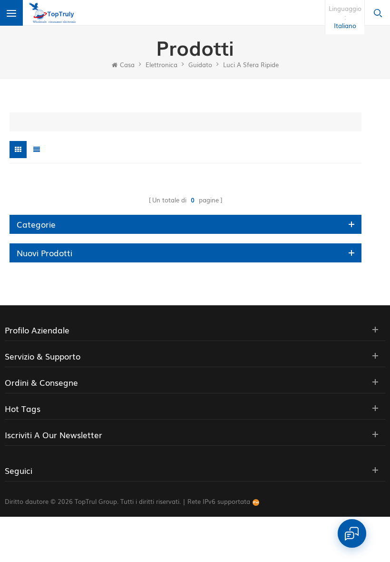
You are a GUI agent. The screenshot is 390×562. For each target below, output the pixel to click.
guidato (200, 64)
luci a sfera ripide (251, 64)
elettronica (161, 64)
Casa (127, 64)
